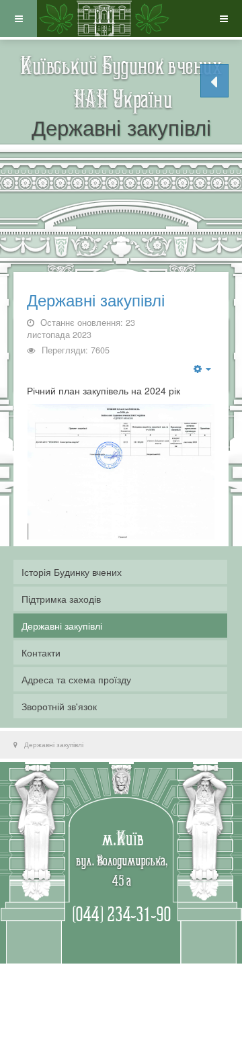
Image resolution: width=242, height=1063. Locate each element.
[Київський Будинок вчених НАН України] (104, 18)
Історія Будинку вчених (72, 572)
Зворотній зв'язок (59, 706)
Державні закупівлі (96, 301)
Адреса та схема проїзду (76, 679)
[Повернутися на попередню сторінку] (214, 80)
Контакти (41, 652)
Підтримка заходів (61, 598)
